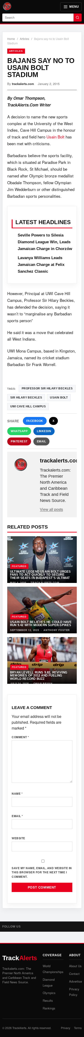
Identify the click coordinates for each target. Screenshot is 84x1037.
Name (17, 793)
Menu (74, 6)
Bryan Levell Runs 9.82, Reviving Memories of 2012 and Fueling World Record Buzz (38, 676)
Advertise (75, 981)
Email (41, 441)
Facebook (34, 421)
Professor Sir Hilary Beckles (47, 388)
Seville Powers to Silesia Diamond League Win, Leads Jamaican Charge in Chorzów (45, 242)
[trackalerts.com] (24, 464)
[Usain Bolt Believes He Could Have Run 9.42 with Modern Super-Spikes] (42, 610)
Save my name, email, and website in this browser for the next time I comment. (42, 872)
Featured (19, 566)
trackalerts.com (23, 83)
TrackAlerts (19, 1028)
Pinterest (19, 441)
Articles (24, 39)
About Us (75, 966)
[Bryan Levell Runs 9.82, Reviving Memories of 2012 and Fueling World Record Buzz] (42, 660)
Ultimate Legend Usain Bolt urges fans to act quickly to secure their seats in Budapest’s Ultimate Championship (41, 576)
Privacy (65, 1028)
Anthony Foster (56, 630)
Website (18, 838)
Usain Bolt (55, 137)
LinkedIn (44, 431)
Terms (78, 1028)
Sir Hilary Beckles (26, 397)
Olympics (49, 993)
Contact (74, 973)
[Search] (78, 17)
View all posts (51, 509)
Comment (20, 737)
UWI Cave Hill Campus (28, 406)
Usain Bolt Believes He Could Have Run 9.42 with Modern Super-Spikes (41, 623)
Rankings (49, 1008)
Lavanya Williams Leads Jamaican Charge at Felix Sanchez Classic (41, 265)
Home (11, 39)
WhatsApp (19, 431)
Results (48, 1000)
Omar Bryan (42, 683)
